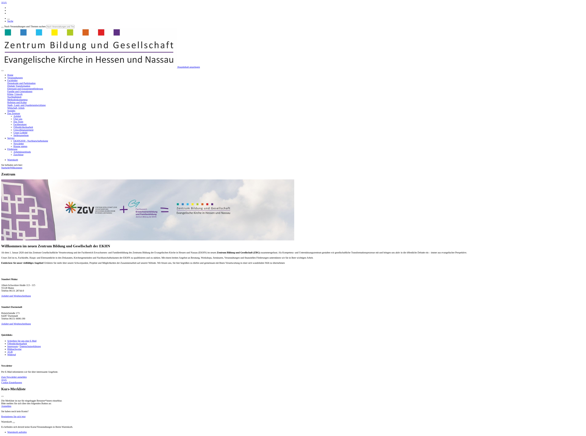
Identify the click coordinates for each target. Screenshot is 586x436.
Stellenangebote (21, 135)
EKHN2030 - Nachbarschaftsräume (30, 141)
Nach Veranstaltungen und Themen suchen (25, 26)
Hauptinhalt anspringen (188, 67)
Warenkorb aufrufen (17, 432)
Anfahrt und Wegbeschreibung (16, 296)
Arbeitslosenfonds (22, 152)
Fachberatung (20, 124)
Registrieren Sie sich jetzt (13, 416)
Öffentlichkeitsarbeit (23, 127)
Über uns (17, 119)
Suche (10, 21)
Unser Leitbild (20, 132)
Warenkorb (12, 160)
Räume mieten (20, 146)
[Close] (14, 422)
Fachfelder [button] (12, 80)
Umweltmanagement (23, 130)
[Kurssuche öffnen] (8, 19)
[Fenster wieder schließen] (2, 396)
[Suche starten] (2, 27)
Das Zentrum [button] (13, 113)
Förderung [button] (12, 149)
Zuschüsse (18, 154)
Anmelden (6, 406)
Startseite (5, 167)
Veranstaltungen (15, 77)
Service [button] (10, 138)
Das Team (18, 121)
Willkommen (16, 167)
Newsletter (18, 143)
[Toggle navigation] (2, 70)
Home (10, 75)
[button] (21, 83)
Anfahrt (17, 116)
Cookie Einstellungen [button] (11, 382)
